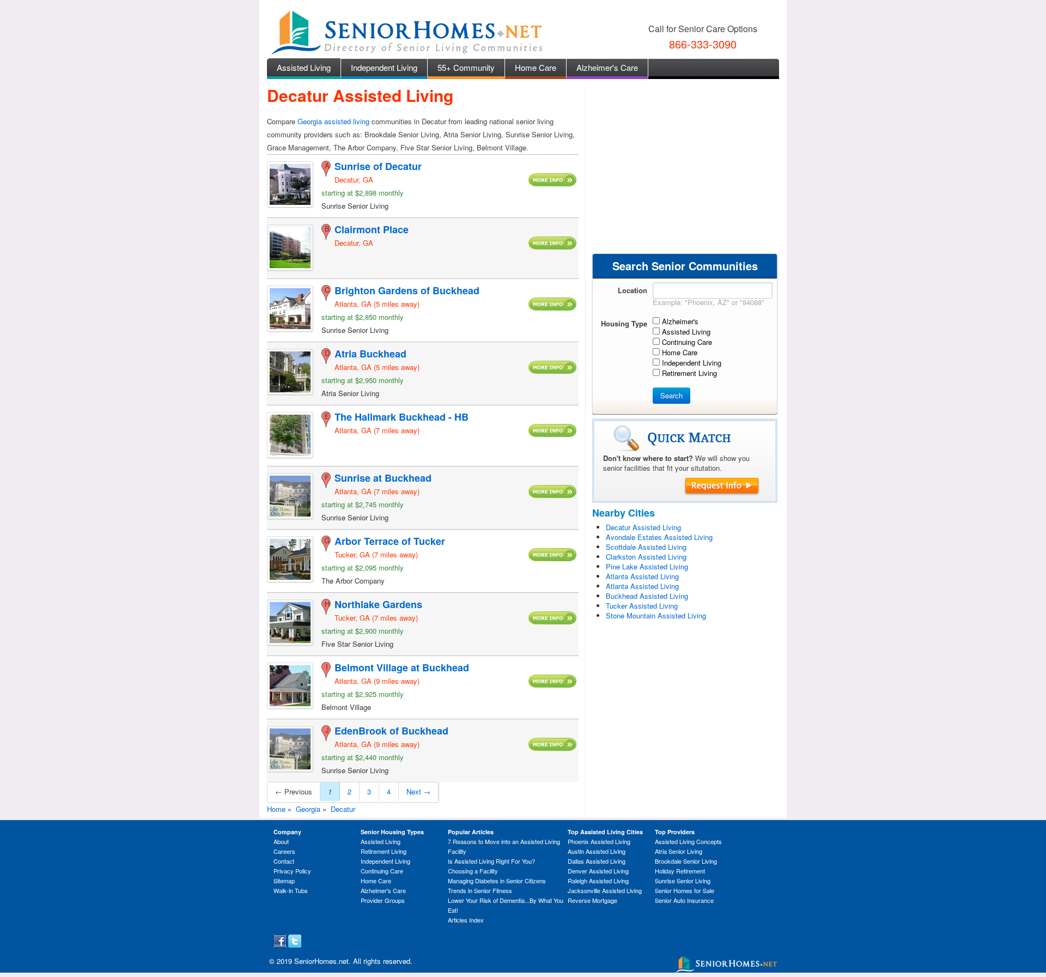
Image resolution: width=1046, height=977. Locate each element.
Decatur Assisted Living (643, 527)
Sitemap (284, 880)
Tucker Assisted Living (642, 605)
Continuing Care (382, 870)
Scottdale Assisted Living (646, 547)
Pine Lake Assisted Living (647, 566)
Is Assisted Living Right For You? (491, 861)
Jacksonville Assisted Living (605, 890)
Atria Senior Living (678, 851)
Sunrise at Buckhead (383, 478)
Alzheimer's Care (607, 67)
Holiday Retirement (680, 870)
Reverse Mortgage (592, 900)
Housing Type (624, 323)
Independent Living (384, 67)
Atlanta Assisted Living (642, 576)
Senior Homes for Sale (684, 890)
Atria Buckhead (370, 354)
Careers (284, 851)
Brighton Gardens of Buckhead (407, 290)
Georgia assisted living (333, 121)
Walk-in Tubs (290, 890)
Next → (418, 791)
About (281, 841)
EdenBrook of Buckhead (391, 731)
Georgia (308, 809)
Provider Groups (383, 900)
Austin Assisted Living (596, 851)
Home (276, 809)
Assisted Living (304, 67)
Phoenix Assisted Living (599, 841)
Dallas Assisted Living (596, 861)
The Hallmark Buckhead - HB (402, 417)
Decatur (343, 809)
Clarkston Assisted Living (646, 556)
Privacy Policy (292, 870)
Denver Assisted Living (598, 870)
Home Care (535, 67)
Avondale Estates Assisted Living (659, 537)
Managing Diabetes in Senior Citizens (497, 880)
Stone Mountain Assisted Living (656, 615)
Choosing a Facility (473, 870)
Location (632, 290)
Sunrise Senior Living (682, 880)
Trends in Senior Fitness (480, 890)
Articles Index (466, 919)
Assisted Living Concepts (688, 841)
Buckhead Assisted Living (647, 596)
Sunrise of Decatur (378, 166)
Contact (283, 861)
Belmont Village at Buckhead (402, 667)
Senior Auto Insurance (684, 900)
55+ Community (466, 67)
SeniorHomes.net (321, 961)
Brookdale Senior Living (686, 861)
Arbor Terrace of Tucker (390, 541)
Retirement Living (383, 851)
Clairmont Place (372, 229)
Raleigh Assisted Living (598, 880)
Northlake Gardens (378, 604)
